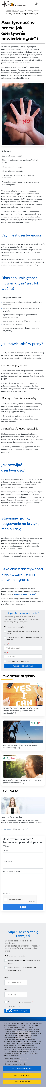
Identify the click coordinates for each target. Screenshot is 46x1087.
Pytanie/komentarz (11, 872)
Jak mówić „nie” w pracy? (12, 167)
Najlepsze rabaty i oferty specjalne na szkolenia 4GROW (24, 638)
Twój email (7, 861)
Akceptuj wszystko (22, 1082)
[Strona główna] (13, 3)
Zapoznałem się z (18, 661)
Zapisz (23, 907)
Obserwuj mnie (20, 829)
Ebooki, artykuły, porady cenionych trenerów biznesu (23, 632)
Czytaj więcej (6, 829)
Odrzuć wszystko (22, 1075)
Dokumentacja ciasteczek (12, 1058)
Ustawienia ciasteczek (22, 1069)
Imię (5, 653)
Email (6, 644)
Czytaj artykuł (23, 699)
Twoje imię (7, 851)
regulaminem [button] (25, 661)
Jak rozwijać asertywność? (12, 171)
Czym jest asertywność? (12, 156)
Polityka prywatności (10, 1061)
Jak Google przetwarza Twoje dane (15, 1064)
